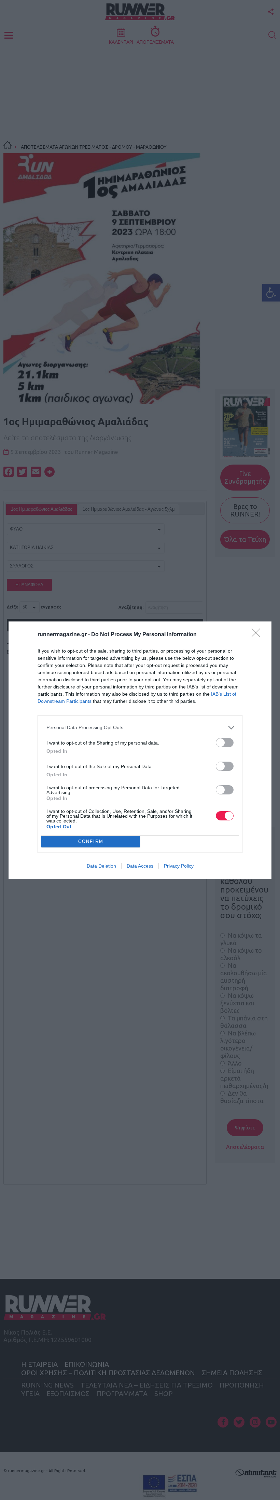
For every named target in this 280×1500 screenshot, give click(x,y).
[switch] (225, 742)
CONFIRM (90, 841)
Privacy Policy (179, 866)
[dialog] (140, 750)
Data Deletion (101, 866)
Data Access (140, 866)
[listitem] (140, 727)
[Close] (258, 634)
